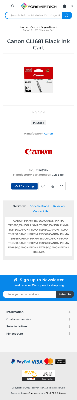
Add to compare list (52, 186)
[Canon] (38, 163)
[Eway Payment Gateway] (38, 375)
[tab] (19, 206)
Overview (19, 206)
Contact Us (40, 211)
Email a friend (61, 186)
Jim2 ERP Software (56, 393)
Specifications (39, 206)
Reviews (58, 206)
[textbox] (36, 15)
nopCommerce (32, 393)
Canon (48, 133)
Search (67, 15)
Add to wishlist (42, 186)
